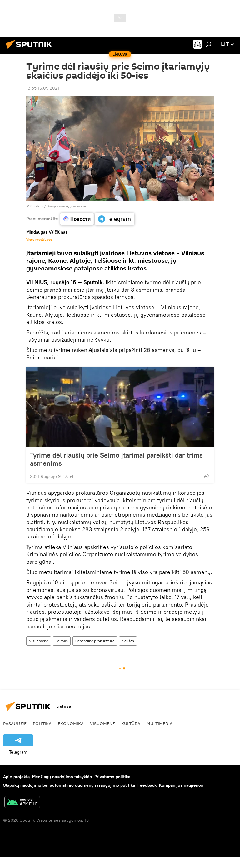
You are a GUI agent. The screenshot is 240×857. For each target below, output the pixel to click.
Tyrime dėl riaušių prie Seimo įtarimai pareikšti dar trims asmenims (116, 459)
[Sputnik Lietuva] (30, 49)
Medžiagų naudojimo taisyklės (62, 777)
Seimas (62, 640)
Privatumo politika (112, 777)
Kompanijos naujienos (181, 785)
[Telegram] (114, 219)
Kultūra (130, 723)
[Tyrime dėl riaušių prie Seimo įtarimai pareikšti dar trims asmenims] (120, 407)
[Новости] (77, 219)
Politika (42, 723)
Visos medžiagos (39, 239)
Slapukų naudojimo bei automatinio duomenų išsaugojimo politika (69, 785)
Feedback (147, 785)
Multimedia (159, 723)
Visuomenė (38, 640)
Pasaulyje (15, 723)
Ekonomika (71, 723)
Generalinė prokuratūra (94, 640)
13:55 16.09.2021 (42, 88)
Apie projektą (16, 777)
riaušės (128, 640)
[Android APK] (22, 803)
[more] (206, 475)
